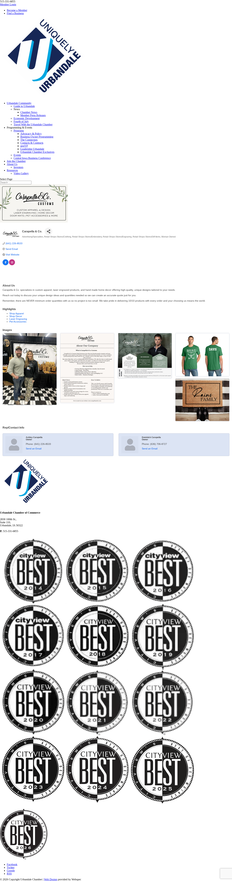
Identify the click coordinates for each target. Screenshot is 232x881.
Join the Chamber (16, 161)
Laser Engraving (18, 319)
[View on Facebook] (5, 264)
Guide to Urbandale (24, 106)
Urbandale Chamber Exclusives (37, 152)
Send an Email (33, 448)
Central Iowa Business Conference (32, 158)
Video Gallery (21, 173)
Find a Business (15, 13)
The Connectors (29, 139)
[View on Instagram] (12, 264)
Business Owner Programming (36, 136)
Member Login (8, 4)
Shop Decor (15, 316)
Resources (12, 170)
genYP (24, 145)
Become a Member (17, 10)
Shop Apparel (16, 313)
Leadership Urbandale (32, 148)
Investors (18, 167)
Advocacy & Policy (31, 133)
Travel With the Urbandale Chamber (33, 124)
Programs (19, 130)
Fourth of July (21, 121)
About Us (12, 164)
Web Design (50, 879)
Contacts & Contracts (31, 142)
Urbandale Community (19, 103)
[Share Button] (48, 231)
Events (17, 155)
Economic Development (27, 118)
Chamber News (28, 112)
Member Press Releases (33, 115)
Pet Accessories (17, 321)
